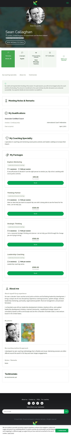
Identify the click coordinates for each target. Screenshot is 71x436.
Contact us (32, 399)
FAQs (38, 399)
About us (24, 399)
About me (23, 75)
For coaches (45, 399)
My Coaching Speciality (9, 75)
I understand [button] (62, 430)
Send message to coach (15, 42)
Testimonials (33, 75)
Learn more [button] (11, 433)
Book (35, 183)
